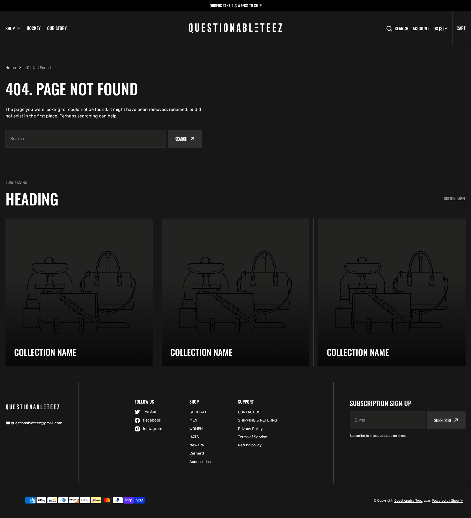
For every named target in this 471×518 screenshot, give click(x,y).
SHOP (10, 28)
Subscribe (442, 420)
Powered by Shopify (447, 500)
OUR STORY (57, 28)
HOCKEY (34, 28)
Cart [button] (461, 28)
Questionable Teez (408, 500)
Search (401, 28)
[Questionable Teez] (235, 28)
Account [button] (421, 28)
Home (10, 67)
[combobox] (85, 139)
